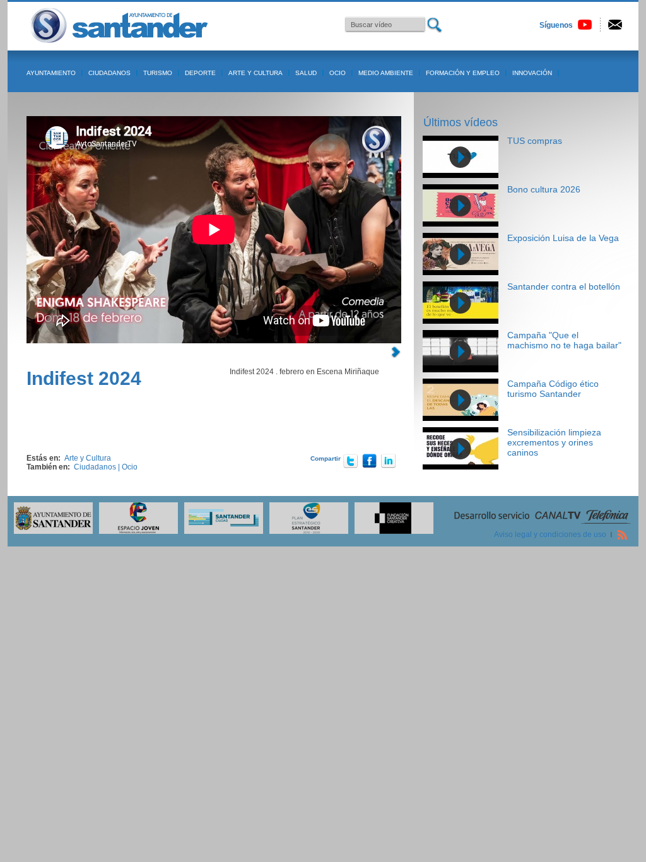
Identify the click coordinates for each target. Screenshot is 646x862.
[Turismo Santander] (220, 531)
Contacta (615, 24)
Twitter (351, 460)
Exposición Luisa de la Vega (563, 238)
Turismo (157, 72)
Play (460, 157)
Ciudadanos (109, 72)
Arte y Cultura (255, 72)
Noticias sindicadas (622, 534)
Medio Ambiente (385, 72)
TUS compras (534, 141)
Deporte (200, 72)
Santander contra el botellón (563, 286)
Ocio (337, 72)
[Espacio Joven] (135, 531)
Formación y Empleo (463, 72)
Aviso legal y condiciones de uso (550, 534)
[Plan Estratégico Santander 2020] (305, 531)
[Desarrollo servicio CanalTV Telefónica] (542, 522)
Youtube (585, 24)
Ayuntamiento (51, 72)
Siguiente (395, 352)
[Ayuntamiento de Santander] (50, 531)
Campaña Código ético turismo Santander (553, 389)
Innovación (532, 72)
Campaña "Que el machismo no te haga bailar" (564, 340)
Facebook (369, 460)
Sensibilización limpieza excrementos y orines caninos (554, 442)
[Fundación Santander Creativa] (390, 531)
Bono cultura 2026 (543, 189)
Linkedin (388, 460)
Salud (306, 72)
